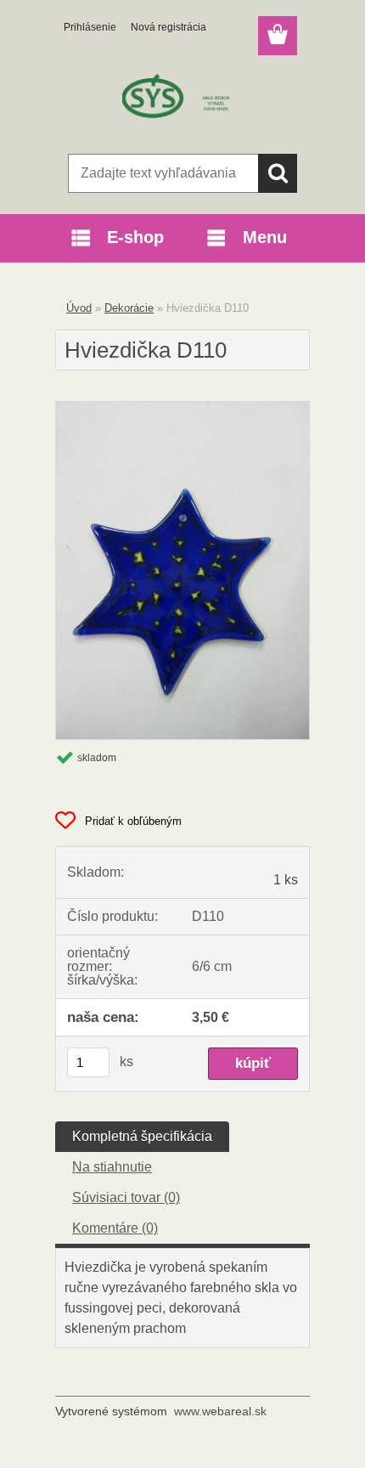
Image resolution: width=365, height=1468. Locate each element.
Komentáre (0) (115, 1228)
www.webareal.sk (220, 1411)
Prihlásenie (90, 27)
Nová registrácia (168, 27)
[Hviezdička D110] (182, 408)
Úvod (79, 308)
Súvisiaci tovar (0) (126, 1197)
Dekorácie (129, 308)
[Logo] (182, 99)
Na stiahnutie (112, 1167)
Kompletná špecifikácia (142, 1136)
